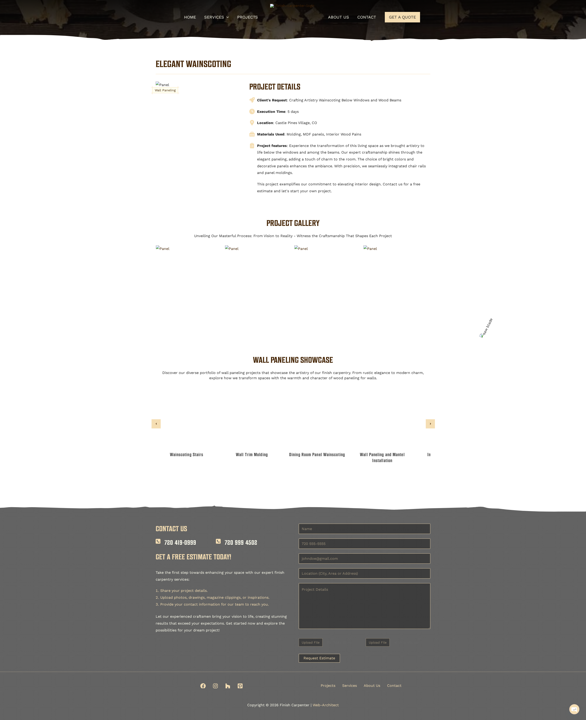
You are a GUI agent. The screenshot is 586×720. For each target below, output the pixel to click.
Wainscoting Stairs (186, 454)
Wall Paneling (165, 90)
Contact (394, 685)
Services (349, 685)
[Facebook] (203, 686)
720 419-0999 (180, 542)
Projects (328, 685)
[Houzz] (228, 686)
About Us (372, 685)
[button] (226, 17)
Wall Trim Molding (252, 454)
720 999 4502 (241, 542)
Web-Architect (326, 705)
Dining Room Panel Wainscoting (317, 454)
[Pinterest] (240, 686)
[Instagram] (215, 686)
